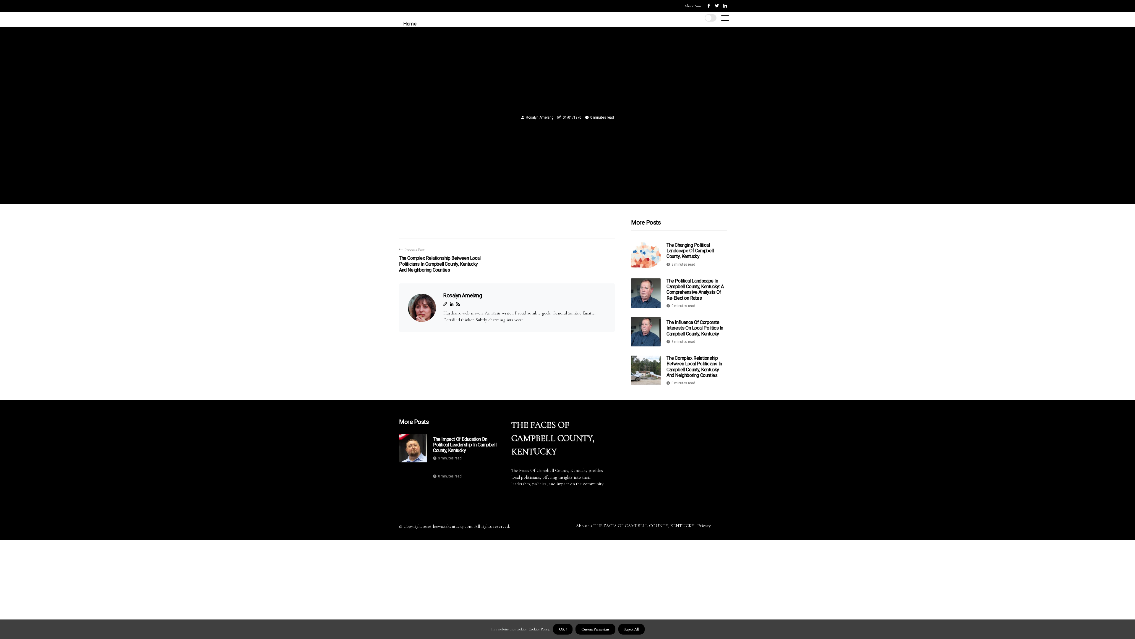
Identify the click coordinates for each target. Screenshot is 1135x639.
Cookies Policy (538, 629)
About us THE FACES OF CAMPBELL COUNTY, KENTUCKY (635, 525)
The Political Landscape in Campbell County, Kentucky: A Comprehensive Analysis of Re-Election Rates (695, 289)
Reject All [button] (631, 629)
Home (409, 24)
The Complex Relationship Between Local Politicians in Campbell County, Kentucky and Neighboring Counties (694, 366)
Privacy (704, 525)
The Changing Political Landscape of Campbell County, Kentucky (690, 250)
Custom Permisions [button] (595, 629)
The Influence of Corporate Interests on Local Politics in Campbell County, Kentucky (695, 328)
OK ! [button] (563, 629)
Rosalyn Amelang (540, 117)
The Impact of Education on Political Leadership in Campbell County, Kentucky (464, 444)
